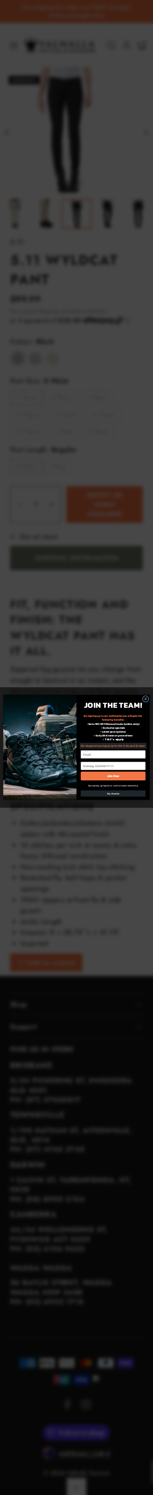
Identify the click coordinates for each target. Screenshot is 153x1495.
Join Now (113, 776)
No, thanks (113, 794)
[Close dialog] (145, 699)
